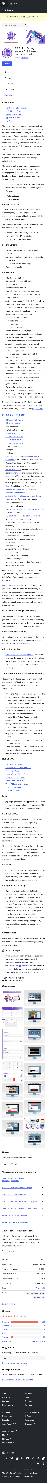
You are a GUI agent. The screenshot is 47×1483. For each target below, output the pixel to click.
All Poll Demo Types (13, 111)
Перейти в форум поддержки (14, 1363)
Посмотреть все (38, 1341)
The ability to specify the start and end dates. (24, 516)
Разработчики (8, 1420)
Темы (27, 1397)
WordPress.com (9, 1431)
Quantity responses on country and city (21, 489)
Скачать (7, 64)
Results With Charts (13, 469)
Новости (6, 1397)
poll (28, 1293)
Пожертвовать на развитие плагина (17, 1380)
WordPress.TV (9, 1424)
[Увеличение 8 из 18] (20, 1105)
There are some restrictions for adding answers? (13, 1179)
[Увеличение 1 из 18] (20, 993)
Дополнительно (9, 1304)
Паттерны (29, 1405)
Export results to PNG (14, 440)
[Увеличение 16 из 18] (42, 1102)
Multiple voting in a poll (14, 433)
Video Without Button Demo (16, 784)
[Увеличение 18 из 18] (42, 1134)
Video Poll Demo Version (15, 781)
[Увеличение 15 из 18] (42, 1084)
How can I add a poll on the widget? (17, 1188)
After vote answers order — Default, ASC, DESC (24, 509)
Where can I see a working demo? (16, 1222)
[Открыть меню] (43, 3)
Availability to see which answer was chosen (23, 496)
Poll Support (10, 121)
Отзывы (7, 78)
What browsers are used (15, 493)
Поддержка (9, 95)
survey (41, 1293)
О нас (4, 1393)
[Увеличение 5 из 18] (20, 1064)
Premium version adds (14, 414)
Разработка (9, 89)
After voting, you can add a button (19, 655)
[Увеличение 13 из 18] (42, 1048)
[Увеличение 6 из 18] (20, 1075)
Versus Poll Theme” (13, 791)
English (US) (40, 1288)
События (28, 1416)
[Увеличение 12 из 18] (42, 1029)
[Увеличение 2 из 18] (20, 1010)
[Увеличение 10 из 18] (42, 993)
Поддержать (31, 1420)
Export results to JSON (14, 443)
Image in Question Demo (15, 777)
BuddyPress (8, 1443)
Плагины (28, 1401)
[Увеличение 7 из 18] (20, 1086)
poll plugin (34, 1293)
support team (37, 408)
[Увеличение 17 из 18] (42, 1121)
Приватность (7, 1405)
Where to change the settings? (14, 1215)
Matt (5, 1435)
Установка (8, 84)
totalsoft (24, 58)
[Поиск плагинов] (25, 25)
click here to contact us (29, 972)
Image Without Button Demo (17, 774)
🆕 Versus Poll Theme (14, 114)
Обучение (6, 1412)
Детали (7, 72)
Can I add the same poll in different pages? (19, 1202)
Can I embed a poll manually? (14, 1195)
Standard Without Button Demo (18, 767)
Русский (10, 1453)
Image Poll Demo (12, 771)
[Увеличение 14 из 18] (42, 1066)
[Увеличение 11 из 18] (42, 1011)
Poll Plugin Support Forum (19, 966)
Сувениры (30, 1424)
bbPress (6, 1439)
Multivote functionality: (11, 585)
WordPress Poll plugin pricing (16, 108)
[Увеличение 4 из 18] (20, 1031)
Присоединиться (32, 1412)
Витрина (28, 1393)
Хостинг (5, 1401)
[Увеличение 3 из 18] (20, 1020)
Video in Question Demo (15, 787)
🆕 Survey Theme (12, 118)
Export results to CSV (14, 436)
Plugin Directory (8, 10)
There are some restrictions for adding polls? (20, 1208)
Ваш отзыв (6, 1341)
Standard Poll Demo (13, 764)
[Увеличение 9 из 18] (20, 1123)
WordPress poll (39, 1297)
